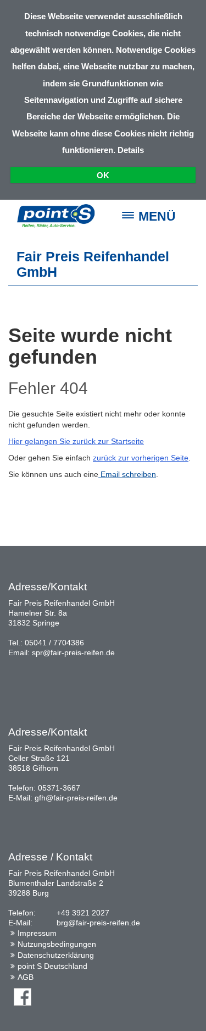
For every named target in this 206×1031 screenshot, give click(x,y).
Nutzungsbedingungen (57, 944)
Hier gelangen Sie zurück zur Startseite (76, 441)
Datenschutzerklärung (56, 955)
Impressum (37, 933)
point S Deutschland (52, 966)
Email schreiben (127, 474)
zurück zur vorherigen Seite (140, 457)
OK (103, 175)
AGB (26, 977)
